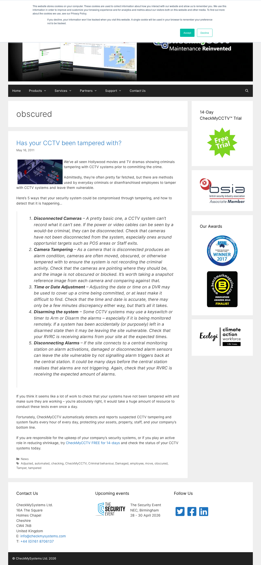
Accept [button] (187, 32)
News (25, 459)
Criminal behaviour (101, 463)
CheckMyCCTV (76, 463)
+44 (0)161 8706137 (37, 541)
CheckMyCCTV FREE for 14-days (93, 443)
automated (42, 463)
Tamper (21, 468)
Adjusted (27, 463)
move (149, 463)
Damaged (121, 463)
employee (137, 463)
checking (57, 463)
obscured (161, 463)
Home (16, 91)
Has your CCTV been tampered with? (69, 143)
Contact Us (138, 91)
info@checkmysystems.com (43, 536)
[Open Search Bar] (247, 91)
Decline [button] (204, 32)
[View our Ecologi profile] (220, 337)
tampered (34, 468)
